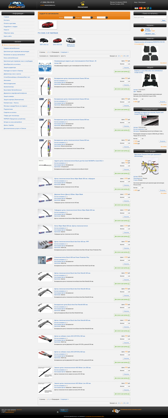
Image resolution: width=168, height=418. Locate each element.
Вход (135, 2)
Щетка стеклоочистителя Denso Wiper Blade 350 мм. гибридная (74, 178)
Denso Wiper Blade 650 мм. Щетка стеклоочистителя (71, 226)
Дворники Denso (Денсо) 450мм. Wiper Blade (68, 194)
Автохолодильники (10, 83)
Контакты (7, 20)
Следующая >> (64, 52)
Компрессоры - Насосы (11, 103)
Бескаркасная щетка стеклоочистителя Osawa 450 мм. (71, 99)
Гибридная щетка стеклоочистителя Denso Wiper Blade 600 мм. (74, 210)
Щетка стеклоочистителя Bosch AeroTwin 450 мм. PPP (71, 241)
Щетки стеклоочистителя (12, 45)
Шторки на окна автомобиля (13, 122)
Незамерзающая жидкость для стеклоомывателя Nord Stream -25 (75, 61)
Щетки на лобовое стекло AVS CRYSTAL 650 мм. (69, 352)
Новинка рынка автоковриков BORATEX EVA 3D (149, 42)
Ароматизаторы (9, 86)
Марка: (61, 17)
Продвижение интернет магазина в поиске (130, 409)
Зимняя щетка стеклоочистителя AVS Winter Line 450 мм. (72, 383)
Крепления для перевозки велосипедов (16, 51)
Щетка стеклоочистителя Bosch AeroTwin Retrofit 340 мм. (72, 273)
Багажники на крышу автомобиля (14, 54)
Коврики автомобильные (11, 48)
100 (128, 56)
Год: (95, 17)
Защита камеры (9, 96)
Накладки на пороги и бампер (13, 70)
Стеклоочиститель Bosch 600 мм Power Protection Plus (71, 257)
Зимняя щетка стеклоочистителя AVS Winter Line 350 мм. (72, 367)
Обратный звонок (83, 7)
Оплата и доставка (10, 23)
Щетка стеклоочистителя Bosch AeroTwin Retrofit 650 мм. (72, 320)
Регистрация (142, 2)
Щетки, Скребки (9, 125)
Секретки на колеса (10, 112)
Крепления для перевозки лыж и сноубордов (18, 61)
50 (124, 56)
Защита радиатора (10, 67)
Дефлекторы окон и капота (12, 74)
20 (121, 56)
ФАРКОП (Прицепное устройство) (14, 119)
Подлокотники (8, 109)
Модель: (78, 17)
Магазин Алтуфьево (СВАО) (118, 2)
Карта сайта (7, 36)
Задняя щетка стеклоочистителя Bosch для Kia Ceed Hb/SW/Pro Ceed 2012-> (79, 161)
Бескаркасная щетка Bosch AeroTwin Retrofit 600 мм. (71, 304)
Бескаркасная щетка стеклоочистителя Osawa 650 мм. (71, 140)
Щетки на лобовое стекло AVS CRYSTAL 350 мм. (69, 336)
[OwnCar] (17, 5)
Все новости (163, 62)
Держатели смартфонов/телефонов (15, 93)
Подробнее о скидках (10, 26)
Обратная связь (9, 33)
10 (118, 56)
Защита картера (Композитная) (14, 99)
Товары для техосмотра (11, 115)
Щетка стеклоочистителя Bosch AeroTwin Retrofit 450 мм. (72, 289)
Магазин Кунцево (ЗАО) (117, 4)
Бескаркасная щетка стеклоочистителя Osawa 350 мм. (71, 78)
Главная (6, 17)
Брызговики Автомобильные (13, 90)
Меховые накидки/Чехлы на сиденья (15, 106)
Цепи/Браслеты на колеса (12, 64)
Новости (6, 30)
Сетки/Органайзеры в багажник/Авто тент (17, 77)
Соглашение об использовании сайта (94, 416)
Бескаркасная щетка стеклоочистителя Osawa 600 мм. (71, 119)
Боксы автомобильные (11, 58)
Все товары (164, 104)
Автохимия (7, 80)
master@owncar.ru (49, 5)
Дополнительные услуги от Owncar (15, 128)
